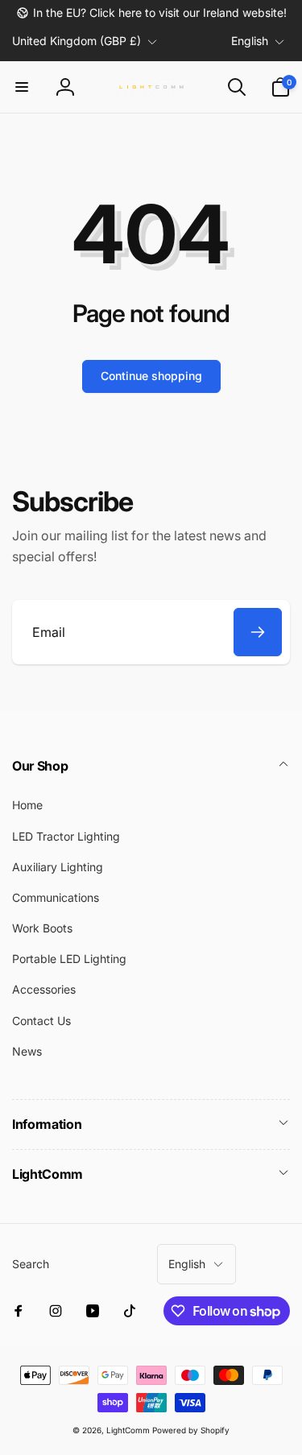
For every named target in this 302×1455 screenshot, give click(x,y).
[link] (151, 13)
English (249, 41)
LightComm (128, 1430)
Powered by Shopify (191, 1430)
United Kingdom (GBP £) (76, 41)
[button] (21, 87)
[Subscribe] (258, 632)
